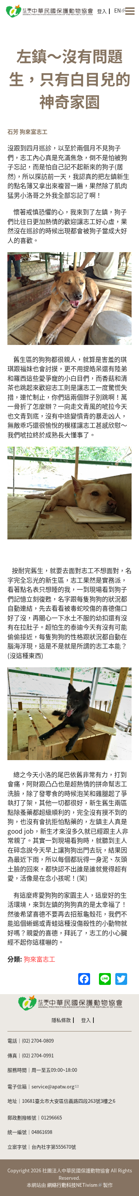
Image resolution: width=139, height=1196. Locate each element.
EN (117, 10)
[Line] (104, 978)
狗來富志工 (39, 958)
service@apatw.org (53, 1086)
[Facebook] (84, 978)
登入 (102, 10)
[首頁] (49, 10)
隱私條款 (61, 1019)
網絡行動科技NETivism (72, 1184)
